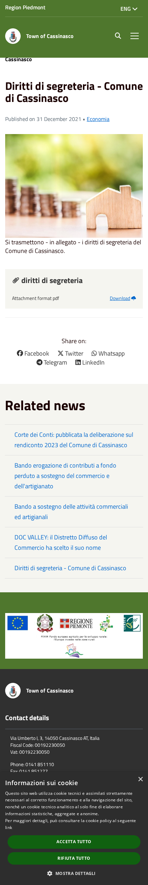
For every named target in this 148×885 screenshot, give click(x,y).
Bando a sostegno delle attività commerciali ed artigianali (71, 511)
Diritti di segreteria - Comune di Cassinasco (70, 568)
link (8, 827)
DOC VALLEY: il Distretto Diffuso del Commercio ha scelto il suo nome (60, 542)
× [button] (140, 779)
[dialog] (74, 828)
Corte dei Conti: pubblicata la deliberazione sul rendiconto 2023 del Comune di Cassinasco (73, 440)
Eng (126, 8)
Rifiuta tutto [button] (73, 858)
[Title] (74, 635)
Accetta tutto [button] (73, 842)
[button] (73, 873)
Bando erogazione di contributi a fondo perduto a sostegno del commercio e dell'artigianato (65, 476)
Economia (98, 119)
